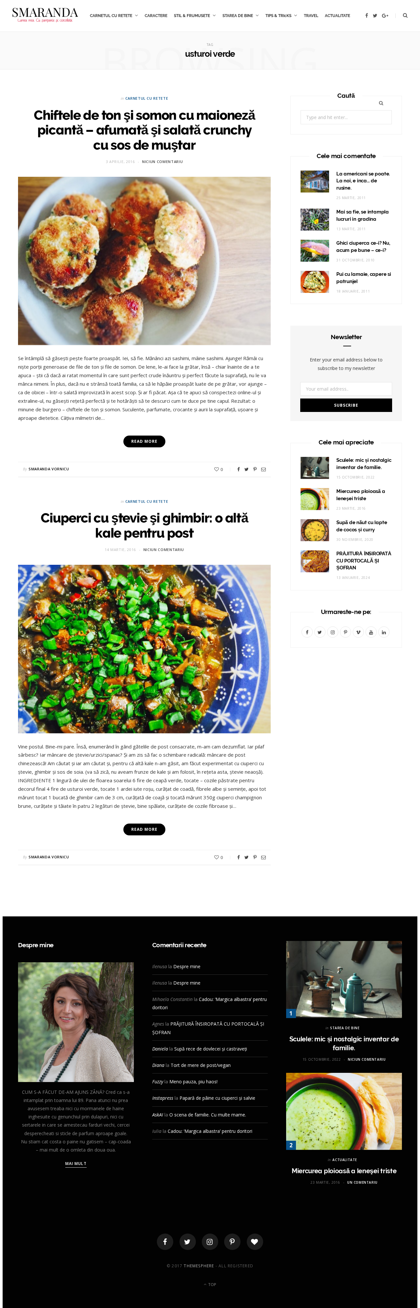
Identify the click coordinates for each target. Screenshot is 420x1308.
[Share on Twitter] (246, 469)
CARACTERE (156, 15)
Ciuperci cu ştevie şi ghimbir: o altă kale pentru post (144, 525)
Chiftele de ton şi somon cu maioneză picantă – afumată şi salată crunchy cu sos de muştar (144, 130)
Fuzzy (157, 1081)
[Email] (263, 469)
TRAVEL (311, 15)
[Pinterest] (255, 469)
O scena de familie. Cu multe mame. (207, 1115)
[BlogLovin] (255, 1242)
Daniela (160, 1049)
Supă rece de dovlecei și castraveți (210, 1049)
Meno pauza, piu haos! (193, 1081)
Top (211, 1284)
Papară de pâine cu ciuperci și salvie (217, 1098)
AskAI (157, 1115)
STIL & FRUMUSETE (192, 15)
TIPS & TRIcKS (278, 15)
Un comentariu (362, 1182)
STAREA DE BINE (237, 15)
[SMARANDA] (45, 16)
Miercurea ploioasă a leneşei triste (344, 1171)
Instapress (162, 1098)
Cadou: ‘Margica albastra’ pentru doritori (210, 1131)
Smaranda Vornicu (49, 468)
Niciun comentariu (162, 161)
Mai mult (76, 1163)
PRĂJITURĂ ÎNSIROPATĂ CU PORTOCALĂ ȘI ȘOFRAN (363, 561)
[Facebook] (165, 1242)
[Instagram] (210, 1242)
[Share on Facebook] (238, 469)
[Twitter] (187, 1242)
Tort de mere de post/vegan (201, 1065)
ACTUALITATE (337, 15)
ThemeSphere (199, 1266)
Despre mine (186, 966)
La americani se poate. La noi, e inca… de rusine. (363, 181)
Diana (158, 1065)
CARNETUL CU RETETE (111, 15)
